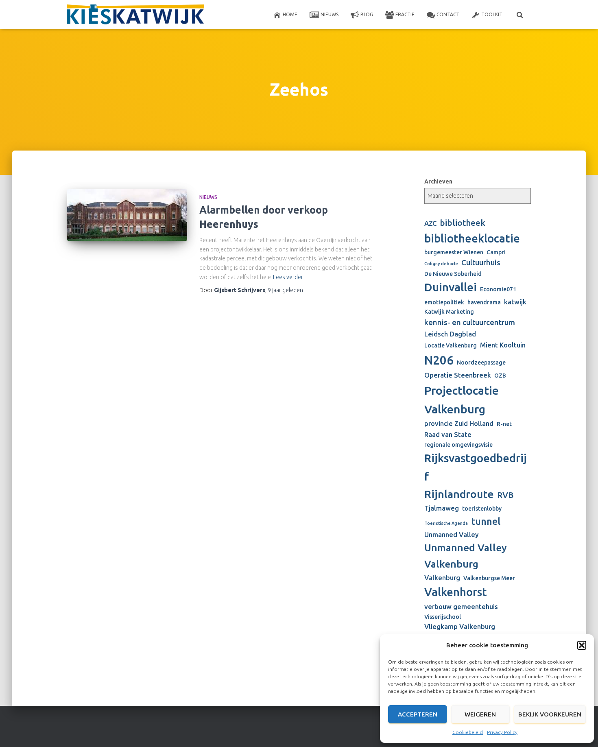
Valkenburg (442, 577)
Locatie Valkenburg (450, 345)
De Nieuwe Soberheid (453, 274)
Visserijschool (442, 617)
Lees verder (288, 277)
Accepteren (417, 714)
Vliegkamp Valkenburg (459, 626)
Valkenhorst (455, 591)
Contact (447, 14)
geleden (285, 290)
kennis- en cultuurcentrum (469, 322)
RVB (505, 495)
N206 (439, 360)
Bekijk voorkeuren (549, 714)
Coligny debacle (441, 263)
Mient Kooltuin (503, 345)
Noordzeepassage (481, 362)
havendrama (484, 302)
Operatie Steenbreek (457, 375)
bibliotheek (462, 222)
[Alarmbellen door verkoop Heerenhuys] (127, 215)
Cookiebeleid (467, 732)
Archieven (438, 181)
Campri (496, 252)
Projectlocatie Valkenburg (461, 399)
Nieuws (329, 14)
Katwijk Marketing (449, 311)
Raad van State (447, 434)
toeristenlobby (482, 508)
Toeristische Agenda (446, 523)
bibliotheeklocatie (472, 238)
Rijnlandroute (459, 494)
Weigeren (480, 714)
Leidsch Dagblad (450, 334)
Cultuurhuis (480, 262)
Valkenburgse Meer (489, 578)
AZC (430, 223)
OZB (500, 375)
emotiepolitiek (444, 302)
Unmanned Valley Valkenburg (465, 556)
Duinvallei (450, 287)
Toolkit (491, 14)
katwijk (515, 302)
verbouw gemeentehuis (461, 606)
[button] (582, 645)
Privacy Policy (502, 732)
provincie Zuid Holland (458, 423)
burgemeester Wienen (453, 252)
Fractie (405, 14)
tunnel (485, 521)
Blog (366, 14)
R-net (504, 424)
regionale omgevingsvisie (458, 444)
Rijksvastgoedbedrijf (475, 467)
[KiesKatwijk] (135, 14)
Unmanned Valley (451, 534)
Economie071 (498, 289)
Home (290, 14)
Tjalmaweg (441, 508)
